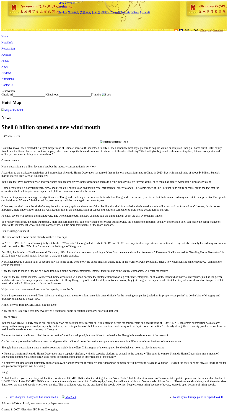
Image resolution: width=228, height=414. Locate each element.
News (4, 66)
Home (4, 36)
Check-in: (6, 94)
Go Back (70, 397)
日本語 (96, 12)
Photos (5, 60)
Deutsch (115, 12)
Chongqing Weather (211, 30)
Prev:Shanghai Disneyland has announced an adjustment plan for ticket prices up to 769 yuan (35, 397)
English (62, 6)
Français (125, 12)
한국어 (105, 12)
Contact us (7, 84)
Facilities (6, 54)
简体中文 (73, 12)
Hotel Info (7, 42)
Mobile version (66, 2)
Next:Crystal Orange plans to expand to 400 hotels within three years (200, 397)
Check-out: (52, 94)
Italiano (135, 12)
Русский (145, 12)
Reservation (8, 48)
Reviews (6, 72)
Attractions (7, 78)
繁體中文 (85, 12)
